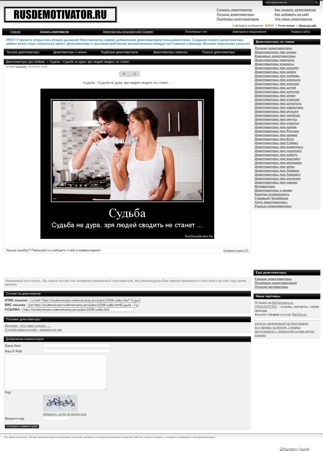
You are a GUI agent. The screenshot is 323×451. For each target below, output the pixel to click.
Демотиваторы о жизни (70, 52)
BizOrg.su (299, 314)
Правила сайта (300, 31)
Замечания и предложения (249, 31)
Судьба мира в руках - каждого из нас (33, 329)
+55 (129, 73)
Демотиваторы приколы (170, 52)
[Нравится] (134, 74)
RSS (271, 25)
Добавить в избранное (249, 25)
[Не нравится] (124, 74)
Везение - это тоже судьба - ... (28, 326)
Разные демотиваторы (218, 52)
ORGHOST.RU (266, 306)
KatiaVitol (21, 66)
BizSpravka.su (282, 302)
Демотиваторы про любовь (25, 61)
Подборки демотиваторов (119, 52)
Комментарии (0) (236, 250)
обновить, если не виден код (64, 414)
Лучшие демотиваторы (23, 52)
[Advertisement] (127, 265)
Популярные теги (196, 31)
